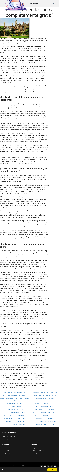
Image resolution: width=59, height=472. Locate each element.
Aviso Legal (7, 453)
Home (5, 448)
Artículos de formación (38, 450)
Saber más (5, 439)
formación (35, 453)
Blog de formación (37, 448)
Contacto (6, 450)
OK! (52, 470)
